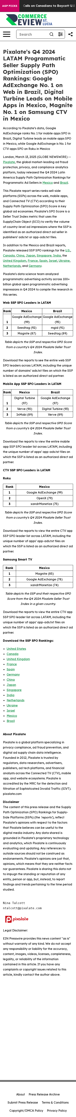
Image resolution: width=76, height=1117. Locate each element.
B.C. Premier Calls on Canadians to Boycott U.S (39, 6)
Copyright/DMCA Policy (26, 1110)
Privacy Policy (57, 1110)
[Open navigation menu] (6, 34)
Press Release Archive (44, 1094)
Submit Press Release (23, 1102)
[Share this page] (70, 34)
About (20, 1094)
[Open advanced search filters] (60, 34)
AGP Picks (9, 6)
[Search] (51, 34)
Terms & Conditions (55, 1102)
